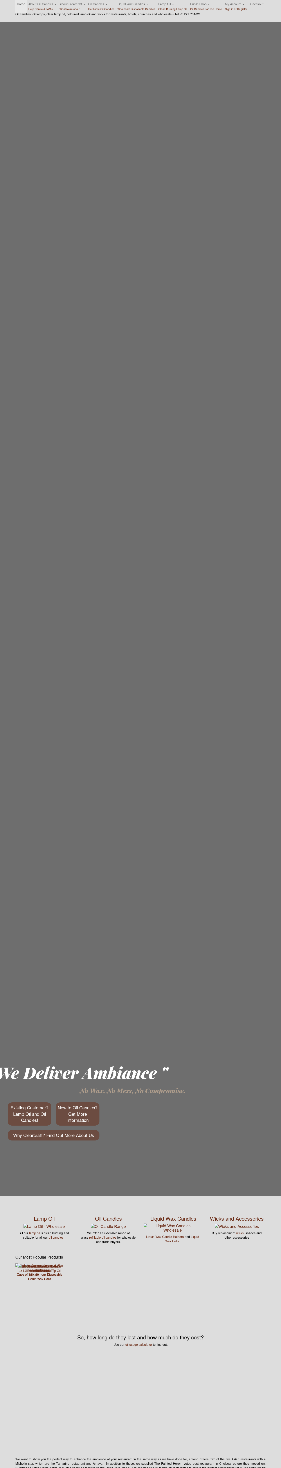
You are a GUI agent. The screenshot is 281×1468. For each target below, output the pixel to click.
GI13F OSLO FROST (39, 1270)
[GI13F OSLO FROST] (39, 1265)
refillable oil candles (102, 1237)
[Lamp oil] (44, 1225)
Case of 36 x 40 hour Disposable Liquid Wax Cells (39, 1276)
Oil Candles (101, 6)
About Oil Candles (41, 6)
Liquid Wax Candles (136, 6)
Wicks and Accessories (237, 1218)
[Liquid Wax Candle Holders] (173, 1227)
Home (21, 4)
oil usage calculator (138, 1344)
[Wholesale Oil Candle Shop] (108, 1225)
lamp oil (34, 1233)
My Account (236, 6)
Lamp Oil (172, 6)
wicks (240, 1233)
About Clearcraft (71, 6)
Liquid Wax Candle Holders (165, 1236)
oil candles (56, 1237)
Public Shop (206, 6)
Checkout (256, 4)
